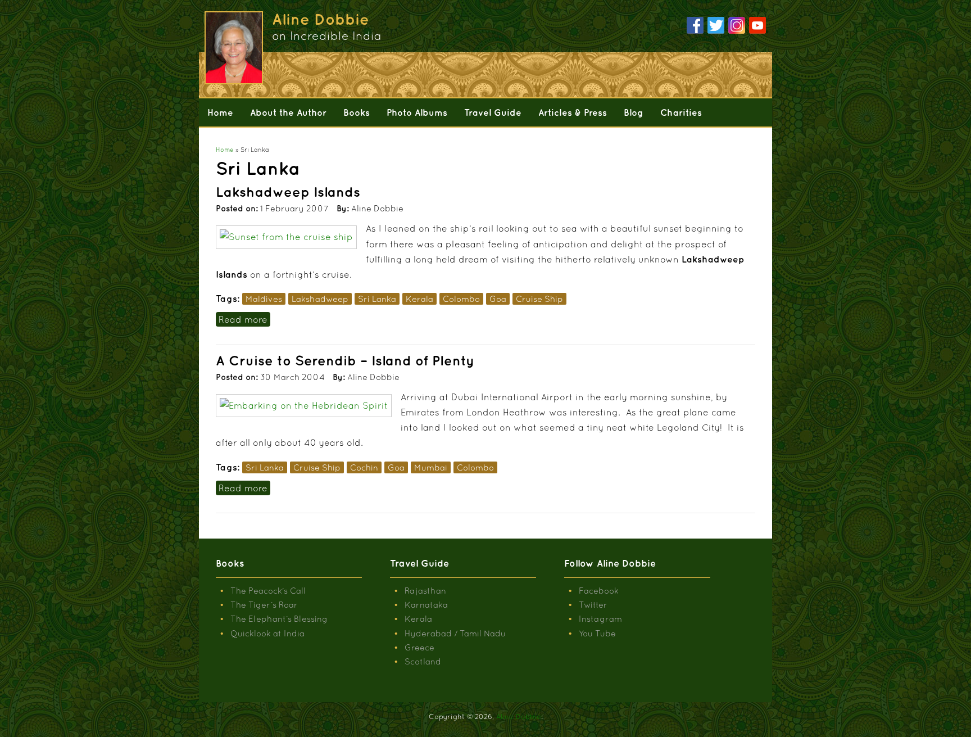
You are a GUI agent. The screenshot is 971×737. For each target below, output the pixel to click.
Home (220, 112)
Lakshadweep (320, 299)
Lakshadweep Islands (288, 192)
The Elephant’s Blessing (279, 618)
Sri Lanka (377, 299)
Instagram (600, 618)
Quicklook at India (267, 633)
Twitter (593, 604)
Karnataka (426, 604)
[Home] (233, 47)
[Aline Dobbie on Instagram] (737, 26)
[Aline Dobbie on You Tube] (757, 26)
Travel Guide (492, 112)
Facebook (599, 590)
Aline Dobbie (518, 716)
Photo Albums (417, 112)
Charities (681, 112)
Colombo (461, 299)
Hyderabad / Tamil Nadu (455, 633)
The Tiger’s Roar (264, 604)
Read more (244, 319)
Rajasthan (425, 590)
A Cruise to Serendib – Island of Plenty (345, 360)
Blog (633, 112)
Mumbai (430, 467)
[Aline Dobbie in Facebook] (695, 26)
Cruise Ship (539, 299)
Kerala (419, 299)
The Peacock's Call (268, 590)
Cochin (364, 467)
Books (356, 112)
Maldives (264, 299)
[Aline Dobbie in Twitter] (716, 26)
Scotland (423, 661)
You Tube (597, 633)
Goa (497, 299)
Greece (419, 647)
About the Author (288, 112)
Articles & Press (572, 112)
